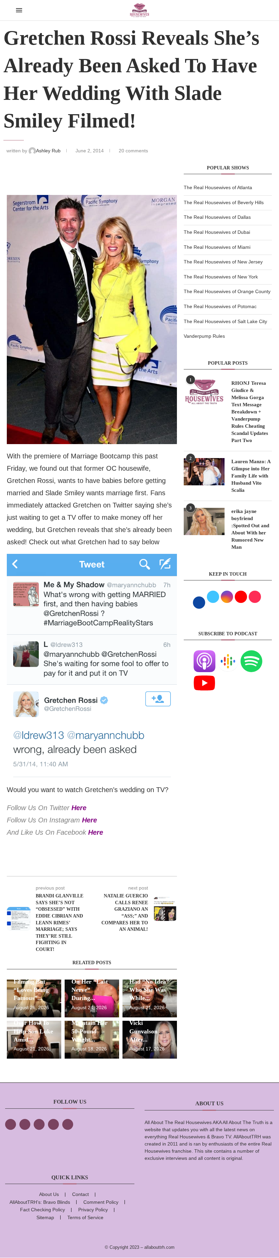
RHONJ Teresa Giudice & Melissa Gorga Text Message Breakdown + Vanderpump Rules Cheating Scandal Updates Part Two (249, 411)
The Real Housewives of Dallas (217, 217)
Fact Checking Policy (42, 1209)
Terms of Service (85, 1217)
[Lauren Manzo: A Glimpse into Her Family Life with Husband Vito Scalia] (204, 471)
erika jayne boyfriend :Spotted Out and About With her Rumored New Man (250, 529)
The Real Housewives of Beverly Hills (224, 202)
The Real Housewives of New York (221, 276)
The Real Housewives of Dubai (217, 232)
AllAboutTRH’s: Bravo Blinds (40, 1202)
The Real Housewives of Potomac (220, 306)
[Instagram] (39, 1124)
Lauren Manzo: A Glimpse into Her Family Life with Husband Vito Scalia (250, 476)
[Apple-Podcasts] (204, 654)
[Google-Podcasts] (228, 654)
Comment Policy (100, 1202)
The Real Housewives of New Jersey (223, 261)
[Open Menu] (19, 10)
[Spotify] (251, 654)
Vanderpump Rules (204, 336)
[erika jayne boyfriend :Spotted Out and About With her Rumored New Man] (204, 521)
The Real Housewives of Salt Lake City (225, 321)
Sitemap (45, 1217)
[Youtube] (204, 676)
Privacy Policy (93, 1209)
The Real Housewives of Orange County (227, 291)
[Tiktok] (53, 1124)
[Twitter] (24, 1124)
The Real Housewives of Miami (217, 247)
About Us (49, 1194)
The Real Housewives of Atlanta (218, 187)
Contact (80, 1194)
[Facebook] (10, 1124)
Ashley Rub (49, 150)
